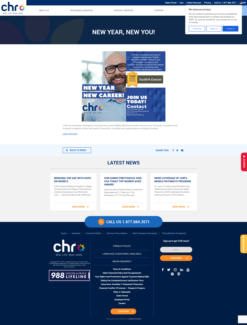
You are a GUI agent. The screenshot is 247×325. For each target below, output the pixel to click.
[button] (242, 10)
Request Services (123, 10)
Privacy (207, 2)
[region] (213, 19)
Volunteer (76, 233)
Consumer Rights (93, 233)
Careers (122, 303)
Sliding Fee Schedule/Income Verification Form (122, 280)
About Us (44, 10)
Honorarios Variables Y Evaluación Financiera (122, 284)
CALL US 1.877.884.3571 (128, 221)
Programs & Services (81, 10)
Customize (197, 28)
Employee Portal (122, 299)
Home (64, 233)
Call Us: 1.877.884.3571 (225, 2)
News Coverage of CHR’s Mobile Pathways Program (172, 179)
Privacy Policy (122, 246)
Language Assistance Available (122, 253)
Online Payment (194, 2)
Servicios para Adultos (117, 233)
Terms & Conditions (122, 269)
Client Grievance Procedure (144, 233)
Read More (78, 206)
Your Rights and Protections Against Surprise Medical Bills (122, 276)
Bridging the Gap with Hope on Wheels (72, 179)
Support (159, 10)
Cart (182, 2)
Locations (123, 311)
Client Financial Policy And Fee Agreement (122, 272)
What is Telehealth (121, 292)
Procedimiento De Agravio (174, 233)
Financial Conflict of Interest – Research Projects (122, 288)
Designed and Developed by (123, 319)
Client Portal (171, 2)
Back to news (78, 150)
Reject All (214, 28)
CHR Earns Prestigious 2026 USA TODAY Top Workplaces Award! (123, 181)
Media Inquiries (122, 261)
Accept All (230, 28)
